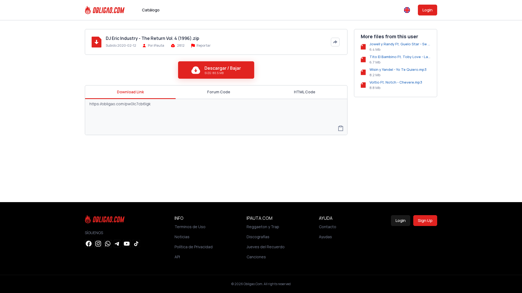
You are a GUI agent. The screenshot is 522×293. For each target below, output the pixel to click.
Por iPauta (156, 45)
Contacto (327, 226)
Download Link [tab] (130, 91)
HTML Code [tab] (304, 91)
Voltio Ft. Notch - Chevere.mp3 (395, 82)
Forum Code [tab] (218, 91)
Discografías (258, 236)
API (177, 256)
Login (427, 10)
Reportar (203, 45)
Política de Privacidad (194, 246)
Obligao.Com (253, 284)
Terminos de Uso (190, 226)
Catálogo (151, 10)
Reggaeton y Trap (263, 226)
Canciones (256, 256)
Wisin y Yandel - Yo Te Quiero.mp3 (398, 69)
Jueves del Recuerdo (266, 246)
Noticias (182, 236)
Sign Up (425, 220)
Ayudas (325, 236)
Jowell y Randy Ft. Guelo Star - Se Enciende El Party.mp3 (399, 44)
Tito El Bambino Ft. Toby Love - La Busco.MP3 (399, 56)
